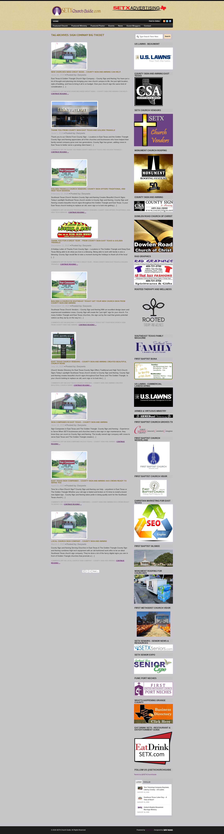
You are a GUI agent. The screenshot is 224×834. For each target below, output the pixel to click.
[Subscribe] (164, 22)
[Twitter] (167, 22)
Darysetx (82, 75)
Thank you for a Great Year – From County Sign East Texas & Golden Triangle (86, 242)
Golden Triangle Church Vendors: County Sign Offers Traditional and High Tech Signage (88, 190)
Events (111, 26)
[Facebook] (170, 22)
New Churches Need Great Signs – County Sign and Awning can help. (86, 72)
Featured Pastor (98, 26)
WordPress (149, 830)
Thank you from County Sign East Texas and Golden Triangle (83, 130)
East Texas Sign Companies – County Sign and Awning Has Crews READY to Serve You (89, 482)
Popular (146, 782)
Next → (95, 571)
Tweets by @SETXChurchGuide (145, 774)
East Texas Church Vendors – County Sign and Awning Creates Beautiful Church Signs (89, 362)
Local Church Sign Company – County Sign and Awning (79, 541)
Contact (147, 26)
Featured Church (60, 26)
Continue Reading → (60, 94)
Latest (139, 782)
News (120, 26)
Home (55, 21)
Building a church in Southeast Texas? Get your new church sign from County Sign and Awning (88, 302)
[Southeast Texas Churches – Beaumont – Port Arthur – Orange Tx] (76, 15)
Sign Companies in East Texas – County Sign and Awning (79, 422)
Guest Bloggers (133, 26)
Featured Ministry (79, 26)
